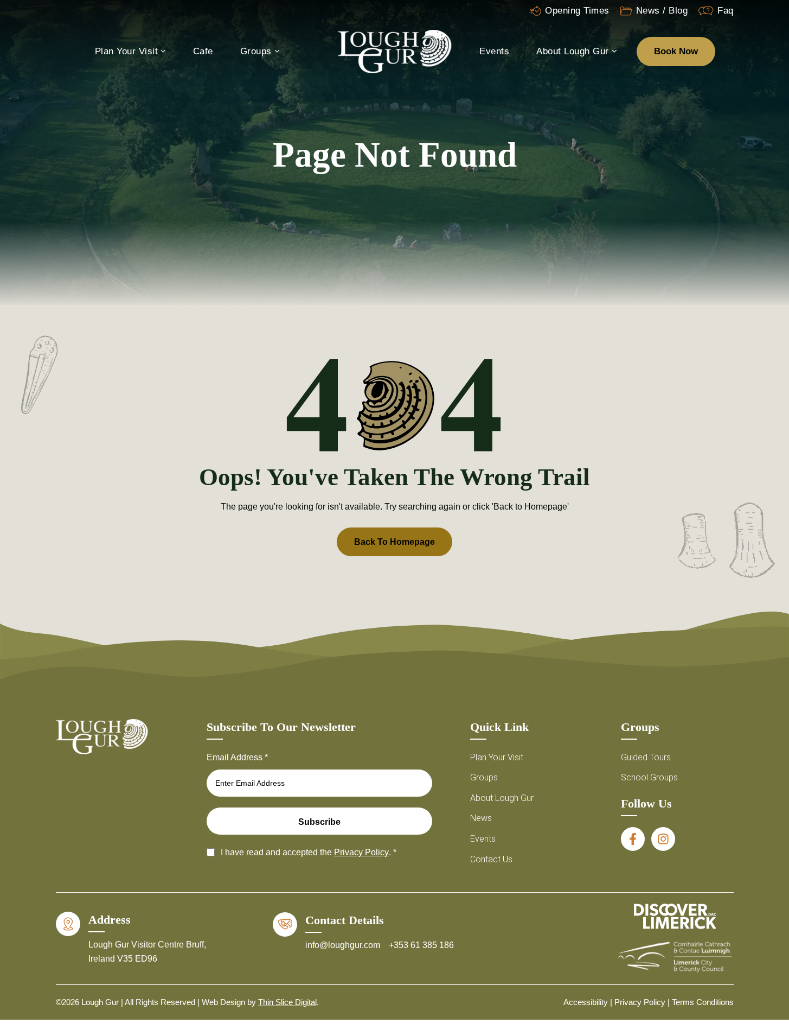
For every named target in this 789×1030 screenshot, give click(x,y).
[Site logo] (395, 50)
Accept (551, 979)
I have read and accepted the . (308, 852)
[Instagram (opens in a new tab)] (663, 839)
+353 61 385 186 (421, 945)
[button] (767, 871)
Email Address (237, 757)
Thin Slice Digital (287, 1002)
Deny (641, 979)
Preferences (730, 979)
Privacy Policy (640, 1003)
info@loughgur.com (343, 945)
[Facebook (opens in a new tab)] (633, 839)
